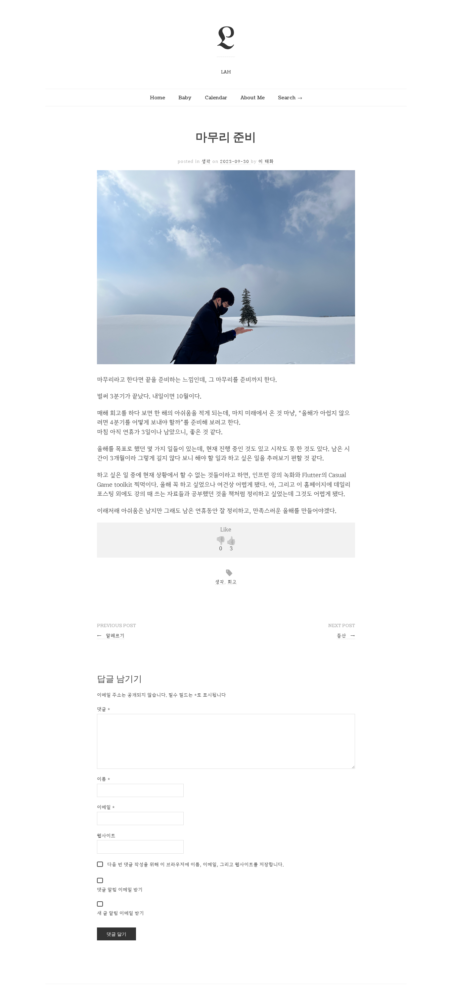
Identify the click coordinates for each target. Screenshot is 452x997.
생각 (206, 161)
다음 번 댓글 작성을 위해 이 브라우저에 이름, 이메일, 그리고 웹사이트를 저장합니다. (195, 864)
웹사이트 (106, 835)
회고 (232, 581)
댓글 (103, 709)
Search (286, 97)
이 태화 (266, 161)
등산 (346, 635)
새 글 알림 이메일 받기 (120, 913)
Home (157, 97)
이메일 (106, 807)
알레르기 (110, 635)
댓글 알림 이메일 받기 (120, 889)
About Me (253, 97)
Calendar (216, 97)
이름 (103, 779)
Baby (185, 97)
